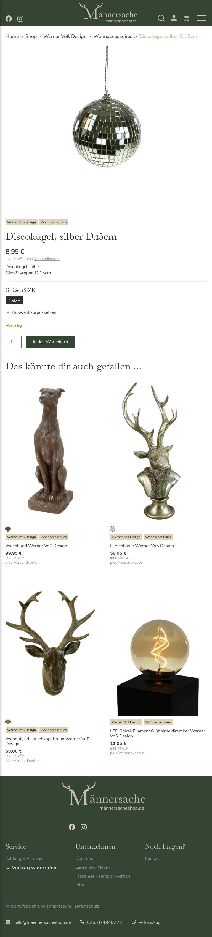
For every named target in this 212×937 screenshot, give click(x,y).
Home (12, 36)
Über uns (84, 859)
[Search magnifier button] (151, 32)
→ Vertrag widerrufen (31, 867)
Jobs (79, 885)
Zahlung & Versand (24, 859)
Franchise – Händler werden (102, 876)
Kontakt (152, 859)
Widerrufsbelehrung (26, 906)
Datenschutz (87, 906)
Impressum (60, 906)
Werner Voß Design (65, 36)
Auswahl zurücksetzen (34, 312)
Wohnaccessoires (112, 36)
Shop (31, 36)
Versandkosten (47, 259)
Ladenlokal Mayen (92, 867)
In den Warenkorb (50, 342)
